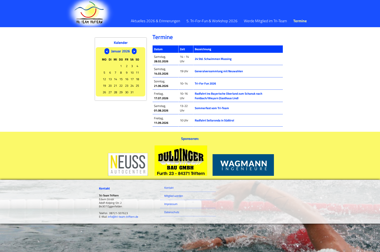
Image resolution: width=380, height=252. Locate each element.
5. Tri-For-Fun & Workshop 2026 (212, 21)
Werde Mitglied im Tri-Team (265, 21)
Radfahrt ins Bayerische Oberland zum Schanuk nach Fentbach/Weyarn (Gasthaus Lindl (228, 95)
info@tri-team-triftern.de (123, 217)
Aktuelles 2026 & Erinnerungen (155, 21)
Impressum (171, 204)
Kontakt (169, 188)
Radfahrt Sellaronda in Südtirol (214, 120)
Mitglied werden (173, 196)
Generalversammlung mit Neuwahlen (219, 71)
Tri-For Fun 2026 (205, 83)
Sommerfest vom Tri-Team (212, 108)
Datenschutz (171, 212)
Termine (300, 21)
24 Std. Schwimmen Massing (213, 59)
